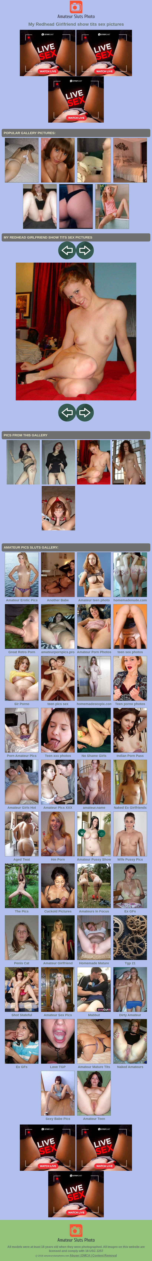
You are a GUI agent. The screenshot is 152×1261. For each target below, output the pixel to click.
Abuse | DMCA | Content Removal (93, 1255)
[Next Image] (85, 258)
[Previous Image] (67, 258)
